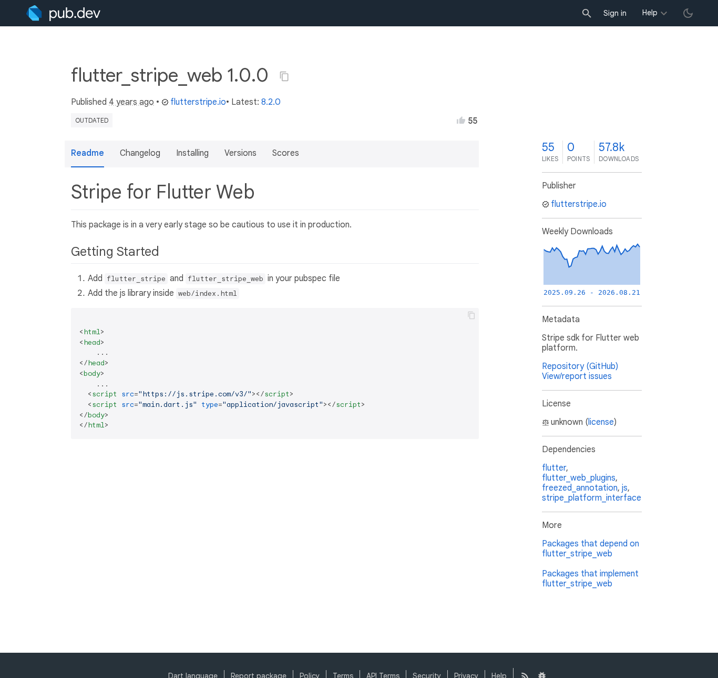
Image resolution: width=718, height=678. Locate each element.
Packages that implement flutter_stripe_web (590, 579)
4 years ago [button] (131, 102)
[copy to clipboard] (471, 315)
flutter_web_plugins (579, 478)
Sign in (615, 13)
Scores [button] (285, 153)
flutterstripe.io (198, 102)
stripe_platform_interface (591, 498)
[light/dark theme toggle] (688, 13)
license (601, 422)
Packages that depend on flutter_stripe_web (590, 549)
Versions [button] (240, 153)
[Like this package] (461, 120)
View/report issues (577, 376)
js (625, 488)
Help (650, 12)
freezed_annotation (580, 488)
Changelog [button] (140, 153)
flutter (554, 468)
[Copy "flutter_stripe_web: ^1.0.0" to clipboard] (284, 76)
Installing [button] (192, 153)
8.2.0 (271, 102)
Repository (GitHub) (580, 366)
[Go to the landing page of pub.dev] (63, 13)
